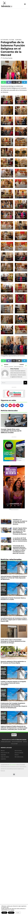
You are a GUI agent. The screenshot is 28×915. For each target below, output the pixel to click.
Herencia (17, 754)
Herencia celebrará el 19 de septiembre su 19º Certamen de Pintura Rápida (13, 662)
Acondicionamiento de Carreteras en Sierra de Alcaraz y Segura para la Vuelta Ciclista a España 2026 (14, 619)
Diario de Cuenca (18, 750)
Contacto (25, 741)
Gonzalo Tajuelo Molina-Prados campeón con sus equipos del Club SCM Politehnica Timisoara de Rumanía (20, 531)
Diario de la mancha (21, 739)
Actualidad (4, 39)
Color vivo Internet (12, 764)
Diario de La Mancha (19, 752)
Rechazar (11, 912)
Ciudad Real (3, 759)
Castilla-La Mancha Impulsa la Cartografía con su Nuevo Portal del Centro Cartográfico (13, 683)
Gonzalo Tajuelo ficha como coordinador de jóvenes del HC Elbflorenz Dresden (11, 430)
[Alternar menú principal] (25, 4)
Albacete (3, 750)
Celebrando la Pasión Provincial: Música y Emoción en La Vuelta (13, 598)
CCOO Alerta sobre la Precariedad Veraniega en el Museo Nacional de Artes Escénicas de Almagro (13, 641)
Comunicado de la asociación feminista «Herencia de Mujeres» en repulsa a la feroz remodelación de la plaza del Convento (19, 549)
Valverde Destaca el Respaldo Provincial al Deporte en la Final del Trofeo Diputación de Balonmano (13, 578)
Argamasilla (3, 754)
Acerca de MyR (14, 743)
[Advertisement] (14, 23)
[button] (14, 774)
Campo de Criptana (5, 756)
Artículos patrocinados (6, 741)
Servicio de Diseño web (17, 741)
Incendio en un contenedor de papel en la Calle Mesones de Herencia (20, 522)
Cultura (11, 39)
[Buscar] (25, 382)
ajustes (12, 910)
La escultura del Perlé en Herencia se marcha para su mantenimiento (20, 539)
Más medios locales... (19, 756)
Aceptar (4, 912)
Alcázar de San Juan (5, 752)
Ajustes (17, 912)
